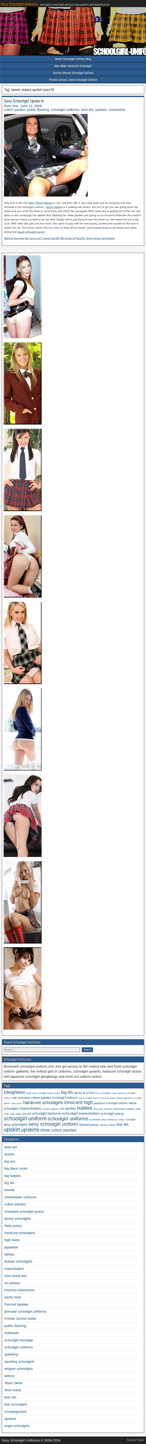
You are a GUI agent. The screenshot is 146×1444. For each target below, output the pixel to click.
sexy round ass (109, 1119)
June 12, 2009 (31, 106)
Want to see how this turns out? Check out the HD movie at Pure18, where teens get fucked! (59, 238)
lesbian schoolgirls (18, 1261)
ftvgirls (120, 1098)
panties (131, 1108)
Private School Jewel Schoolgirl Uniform (73, 80)
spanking (11, 1354)
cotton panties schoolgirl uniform (54, 1098)
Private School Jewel (20, 1319)
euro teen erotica (108, 1098)
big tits (67, 1092)
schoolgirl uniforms (65, 110)
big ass (9, 1161)
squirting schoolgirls (19, 1362)
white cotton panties (58, 1130)
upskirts (101, 110)
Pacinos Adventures (19, 1290)
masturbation (30, 1108)
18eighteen (14, 1092)
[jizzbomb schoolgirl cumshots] (23, 683)
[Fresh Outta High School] (23, 510)
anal (28, 1093)
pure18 (27, 1113)
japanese (11, 1247)
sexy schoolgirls (16, 1124)
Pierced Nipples (16, 1304)
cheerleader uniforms (20, 1197)
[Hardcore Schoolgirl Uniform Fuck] (23, 337)
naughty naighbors (50, 1109)
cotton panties (14, 110)
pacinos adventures (115, 1108)
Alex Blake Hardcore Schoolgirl (73, 66)
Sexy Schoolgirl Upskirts (24, 101)
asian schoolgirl (39, 1093)
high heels (12, 1240)
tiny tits (123, 1124)
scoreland (94, 1119)
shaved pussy (89, 1124)
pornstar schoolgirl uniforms (25, 1311)
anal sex (10, 1147)
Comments (117, 110)
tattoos (9, 1376)
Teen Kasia (12, 1390)
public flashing (38, 110)
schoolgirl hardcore (46, 1113)
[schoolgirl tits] (23, 942)
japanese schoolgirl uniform (111, 1103)
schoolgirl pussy (112, 1113)
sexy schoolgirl (127, 1119)
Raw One (11, 106)
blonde (9, 1190)
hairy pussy (16, 1103)
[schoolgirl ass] (23, 856)
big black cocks (16, 1168)
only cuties (98, 1109)
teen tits (87, 110)
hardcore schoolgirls (43, 1102)
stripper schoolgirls (18, 1369)
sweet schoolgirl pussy (30, 231)
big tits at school (84, 1092)
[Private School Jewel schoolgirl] (23, 423)
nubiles (84, 1108)
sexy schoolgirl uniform (53, 1124)
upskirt (12, 1129)
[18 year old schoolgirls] (23, 769)
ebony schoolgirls (17, 1219)
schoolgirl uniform (25, 1118)
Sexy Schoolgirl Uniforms (19, 4)
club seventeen (20, 1097)
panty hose (12, 1297)
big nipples (12, 1176)
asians (9, 1154)
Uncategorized (15, 1412)
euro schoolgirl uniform (88, 1098)
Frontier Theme (135, 1440)
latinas (9, 1254)
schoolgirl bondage (18, 1340)
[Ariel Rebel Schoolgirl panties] (23, 1029)
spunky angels (108, 1124)
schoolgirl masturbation (81, 1113)
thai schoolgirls (15, 1404)
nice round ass (15, 1276)
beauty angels (53, 1093)
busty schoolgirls (102, 1093)
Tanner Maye (53, 207)
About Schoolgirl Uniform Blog (73, 59)
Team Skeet (13, 1383)
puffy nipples (16, 1114)
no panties (68, 1108)
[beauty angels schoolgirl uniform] (23, 596)
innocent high (78, 1102)
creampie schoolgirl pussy (24, 1211)
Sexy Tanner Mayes (40, 202)
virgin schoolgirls (17, 1426)
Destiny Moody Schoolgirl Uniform (73, 73)
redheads (11, 1333)
